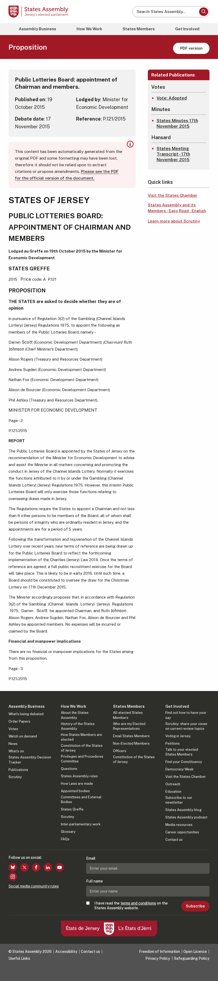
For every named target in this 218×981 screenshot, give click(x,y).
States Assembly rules (79, 776)
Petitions (172, 743)
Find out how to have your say (185, 715)
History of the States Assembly (78, 726)
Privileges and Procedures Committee (82, 758)
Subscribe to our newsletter (178, 800)
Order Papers (19, 721)
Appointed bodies (75, 791)
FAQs (65, 839)
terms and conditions (138, 903)
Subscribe (195, 906)
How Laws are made (77, 784)
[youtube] (59, 867)
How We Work (89, 29)
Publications (18, 770)
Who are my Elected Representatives (129, 726)
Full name (94, 881)
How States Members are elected (81, 737)
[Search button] (203, 11)
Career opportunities (182, 832)
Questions (69, 769)
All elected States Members (128, 715)
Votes (13, 729)
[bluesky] (13, 867)
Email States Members (131, 736)
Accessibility (66, 951)
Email (90, 858)
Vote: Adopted (172, 98)
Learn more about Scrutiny (174, 221)
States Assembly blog (183, 810)
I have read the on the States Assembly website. (131, 905)
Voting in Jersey (178, 736)
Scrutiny (15, 777)
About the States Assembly (75, 715)
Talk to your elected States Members (181, 752)
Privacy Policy (157, 958)
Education (173, 792)
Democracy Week (179, 769)
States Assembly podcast (186, 817)
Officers (119, 751)
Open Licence (195, 951)
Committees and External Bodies (81, 799)
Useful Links (19, 958)
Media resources (178, 825)
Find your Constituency (183, 762)
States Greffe (72, 809)
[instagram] (13, 876)
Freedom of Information (159, 951)
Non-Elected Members (131, 743)
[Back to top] (208, 971)
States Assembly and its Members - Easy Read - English (177, 208)
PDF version (191, 48)
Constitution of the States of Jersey (82, 748)
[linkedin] (48, 867)
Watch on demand (23, 736)
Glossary (68, 832)
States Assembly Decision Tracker (30, 759)
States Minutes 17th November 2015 (177, 123)
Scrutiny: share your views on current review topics (186, 726)
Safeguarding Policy (191, 958)
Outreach (172, 784)
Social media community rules (34, 886)
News (13, 744)
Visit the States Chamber (172, 195)
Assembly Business (37, 29)
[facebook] (36, 867)
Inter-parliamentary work (80, 824)
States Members (139, 29)
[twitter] (24, 867)
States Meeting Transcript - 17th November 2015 (173, 154)
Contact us (174, 840)
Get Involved (187, 29)
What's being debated (26, 714)
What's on (16, 751)
